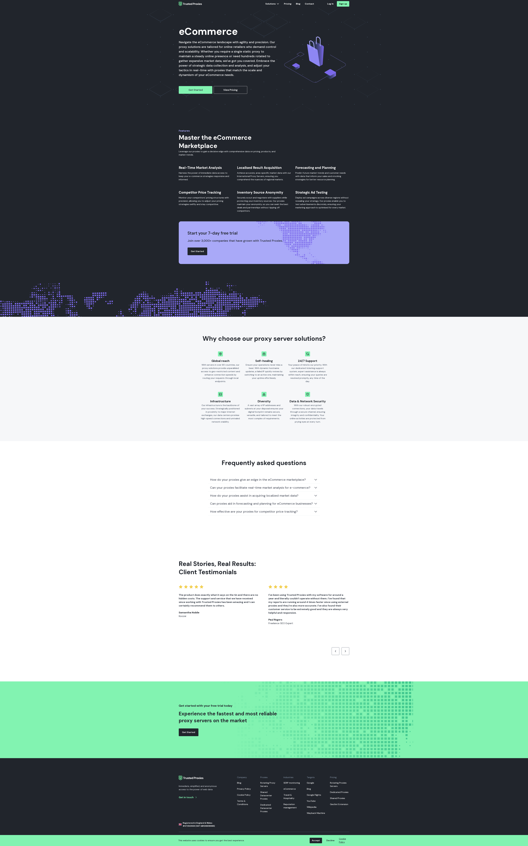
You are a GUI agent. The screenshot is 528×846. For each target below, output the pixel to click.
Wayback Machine (316, 813)
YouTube (311, 801)
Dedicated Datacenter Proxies (266, 808)
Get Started (196, 90)
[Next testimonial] (345, 651)
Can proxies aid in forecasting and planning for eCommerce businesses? (261, 504)
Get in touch (186, 797)
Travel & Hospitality (289, 796)
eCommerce (290, 788)
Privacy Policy (244, 788)
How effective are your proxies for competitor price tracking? (254, 512)
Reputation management (290, 806)
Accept (316, 840)
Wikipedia (311, 807)
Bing (309, 788)
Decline (330, 840)
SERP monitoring (292, 782)
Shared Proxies (337, 798)
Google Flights (314, 794)
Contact (309, 3)
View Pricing (230, 90)
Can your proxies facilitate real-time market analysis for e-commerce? (260, 488)
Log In (330, 3)
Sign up (343, 3)
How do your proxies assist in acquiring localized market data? (254, 496)
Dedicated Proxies (339, 792)
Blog (298, 3)
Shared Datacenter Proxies (266, 795)
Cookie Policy (244, 794)
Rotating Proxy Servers (267, 784)
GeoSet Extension (339, 804)
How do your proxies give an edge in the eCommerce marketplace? (258, 480)
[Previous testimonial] (335, 651)
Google (310, 782)
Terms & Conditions (242, 803)
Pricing (288, 3)
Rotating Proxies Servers (338, 784)
